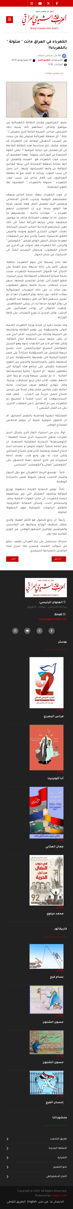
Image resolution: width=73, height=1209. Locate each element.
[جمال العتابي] (46, 812)
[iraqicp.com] (40, 19)
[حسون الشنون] (46, 1000)
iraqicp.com (59, 1195)
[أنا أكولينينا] (46, 747)
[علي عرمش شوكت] (64, 56)
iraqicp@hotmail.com (53, 619)
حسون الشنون (53, 1022)
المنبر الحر (44, 60)
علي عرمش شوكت (54, 73)
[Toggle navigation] (9, 19)
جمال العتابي (54, 846)
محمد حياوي (55, 913)
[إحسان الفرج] (46, 1082)
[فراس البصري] (46, 682)
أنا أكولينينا (55, 778)
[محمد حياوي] (46, 880)
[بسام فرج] (46, 956)
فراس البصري (53, 716)
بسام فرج (56, 977)
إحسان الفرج (54, 1102)
